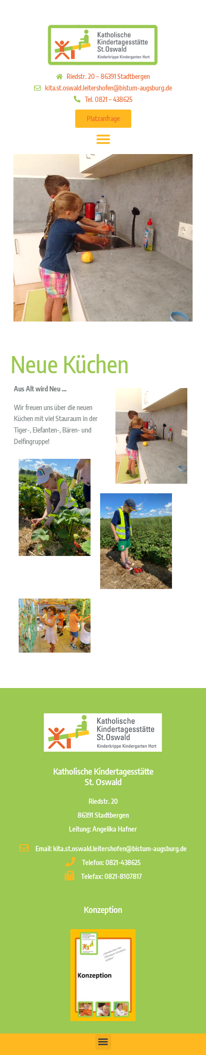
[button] (103, 139)
